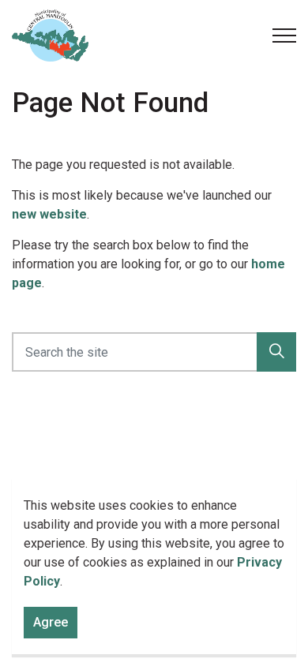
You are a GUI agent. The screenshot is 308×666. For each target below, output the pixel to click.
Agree (50, 622)
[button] (276, 352)
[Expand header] (284, 35)
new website (49, 214)
